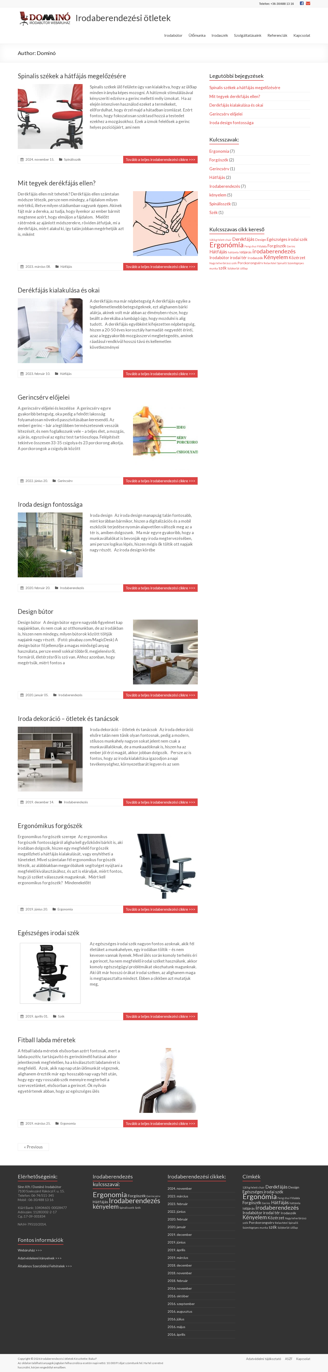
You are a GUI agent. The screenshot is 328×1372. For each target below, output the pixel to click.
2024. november (180, 1188)
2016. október (178, 1296)
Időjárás (245, 252)
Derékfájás (243, 239)
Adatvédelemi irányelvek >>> (40, 1258)
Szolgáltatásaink (247, 35)
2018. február (178, 1281)
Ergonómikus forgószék (50, 825)
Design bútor (36, 611)
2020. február (178, 1219)
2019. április (176, 1250)
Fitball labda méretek (47, 1040)
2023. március (178, 1196)
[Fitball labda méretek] (165, 1050)
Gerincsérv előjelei (44, 397)
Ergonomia (65, 909)
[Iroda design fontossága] (50, 514)
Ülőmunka (197, 35)
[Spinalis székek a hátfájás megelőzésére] (50, 86)
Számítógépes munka (255, 1227)
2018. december (180, 1265)
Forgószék (218, 159)
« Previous (33, 1146)
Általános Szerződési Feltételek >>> (45, 1266)
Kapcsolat (301, 35)
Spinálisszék (72, 159)
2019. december (180, 1234)
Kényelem (276, 257)
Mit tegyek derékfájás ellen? (57, 183)
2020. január (177, 1227)
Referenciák (277, 35)
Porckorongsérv (250, 263)
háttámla (233, 252)
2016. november (180, 1288)
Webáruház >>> (30, 1250)
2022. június (177, 1211)
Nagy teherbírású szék (223, 263)
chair (228, 239)
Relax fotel (270, 263)
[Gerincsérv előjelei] (165, 407)
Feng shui (250, 246)
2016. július (176, 1319)
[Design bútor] (165, 621)
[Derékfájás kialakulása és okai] (50, 300)
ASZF (288, 1359)
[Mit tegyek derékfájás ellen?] (165, 193)
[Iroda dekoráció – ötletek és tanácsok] (50, 729)
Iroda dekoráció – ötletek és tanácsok (68, 718)
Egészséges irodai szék (48, 933)
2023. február (178, 1204)
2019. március (178, 1258)
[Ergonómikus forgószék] (165, 836)
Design (260, 240)
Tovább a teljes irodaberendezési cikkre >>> (160, 159)
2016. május (176, 1327)
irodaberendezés (274, 251)
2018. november (180, 1273)
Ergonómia (226, 244)
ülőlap (244, 268)
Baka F (92, 1358)
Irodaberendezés (72, 588)
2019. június (177, 1242)
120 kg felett (217, 239)
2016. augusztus (180, 1311)
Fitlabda (262, 246)
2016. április (176, 1334)
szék (223, 268)
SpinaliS (282, 263)
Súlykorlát (233, 268)
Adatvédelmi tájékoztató (263, 1359)
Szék (61, 1016)
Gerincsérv (65, 481)
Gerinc (291, 246)
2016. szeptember (181, 1304)
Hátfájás (66, 266)
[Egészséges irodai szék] (50, 943)
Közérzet (297, 257)
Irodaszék (220, 35)
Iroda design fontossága (50, 504)
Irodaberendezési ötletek (123, 17)
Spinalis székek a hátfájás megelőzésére (72, 76)
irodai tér (238, 257)
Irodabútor (173, 35)
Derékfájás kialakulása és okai (59, 290)
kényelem (217, 194)
